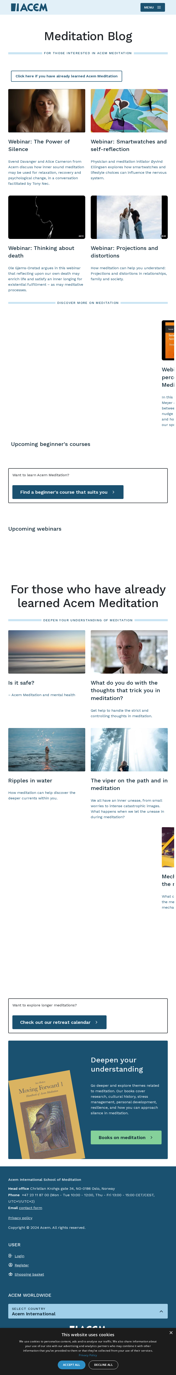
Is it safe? (21, 683)
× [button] (171, 1333)
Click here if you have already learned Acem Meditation (67, 76)
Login (19, 1256)
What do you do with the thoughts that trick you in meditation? (125, 690)
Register (22, 1265)
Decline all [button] (103, 1365)
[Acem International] (29, 7)
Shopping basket (29, 1274)
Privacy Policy (88, 1355)
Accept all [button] (71, 1365)
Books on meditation (122, 1137)
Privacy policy (20, 1218)
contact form (30, 1208)
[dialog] (88, 1351)
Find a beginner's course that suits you (63, 492)
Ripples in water (30, 780)
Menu (149, 7)
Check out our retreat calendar (55, 1022)
